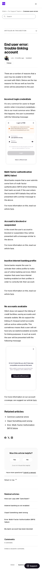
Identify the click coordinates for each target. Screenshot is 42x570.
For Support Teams (14, 11)
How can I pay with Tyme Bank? (16, 499)
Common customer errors (18, 417)
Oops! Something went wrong (19, 421)
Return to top (9, 480)
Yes (14, 460)
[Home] (3, 3)
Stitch (4, 11)
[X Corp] (9, 438)
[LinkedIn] (12, 438)
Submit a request (29, 472)
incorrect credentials (26, 107)
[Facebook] (5, 438)
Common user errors (30, 11)
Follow (9, 63)
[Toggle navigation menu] (36, 4)
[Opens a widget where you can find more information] (32, 566)
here (12, 209)
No (27, 460)
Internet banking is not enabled (16, 505)
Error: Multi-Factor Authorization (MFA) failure (19, 520)
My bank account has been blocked (18, 529)
